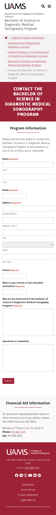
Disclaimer (28, 484)
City (4, 238)
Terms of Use (28, 489)
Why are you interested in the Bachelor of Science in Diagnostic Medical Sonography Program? (25, 302)
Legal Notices (28, 500)
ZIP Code (6, 262)
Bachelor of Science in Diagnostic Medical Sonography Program (22, 24)
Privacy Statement (28, 495)
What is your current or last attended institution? (22, 284)
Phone (10, 270)
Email (10, 190)
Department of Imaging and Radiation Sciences (24, 15)
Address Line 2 (9, 226)
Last (4, 182)
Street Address (9, 213)
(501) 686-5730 (32, 468)
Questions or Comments (15, 341)
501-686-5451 (18, 432)
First (4, 170)
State (5, 250)
